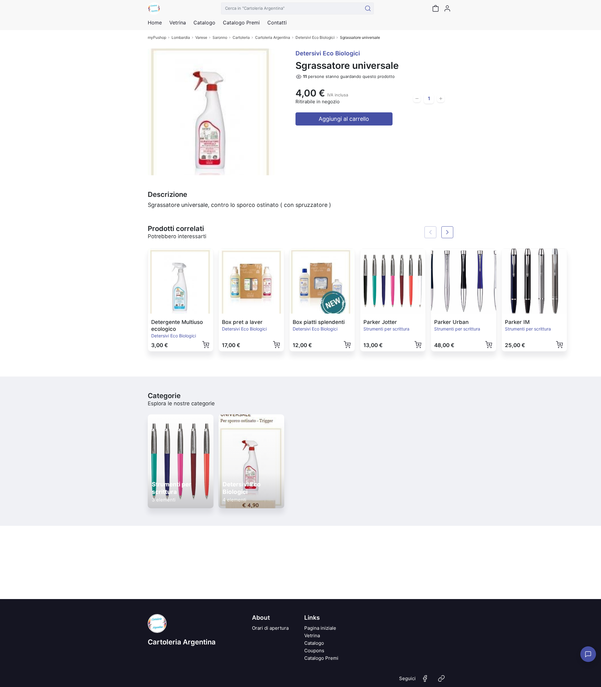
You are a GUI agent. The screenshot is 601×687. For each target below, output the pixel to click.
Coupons (314, 651)
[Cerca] (368, 8)
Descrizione (167, 194)
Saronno (220, 37)
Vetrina (312, 635)
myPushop (157, 37)
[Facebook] (425, 681)
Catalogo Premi (321, 658)
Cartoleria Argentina (272, 37)
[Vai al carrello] (435, 8)
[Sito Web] (441, 681)
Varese (201, 37)
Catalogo (204, 22)
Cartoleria (241, 37)
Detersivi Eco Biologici (315, 37)
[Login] (447, 8)
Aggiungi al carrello (344, 118)
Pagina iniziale (320, 628)
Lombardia (181, 37)
